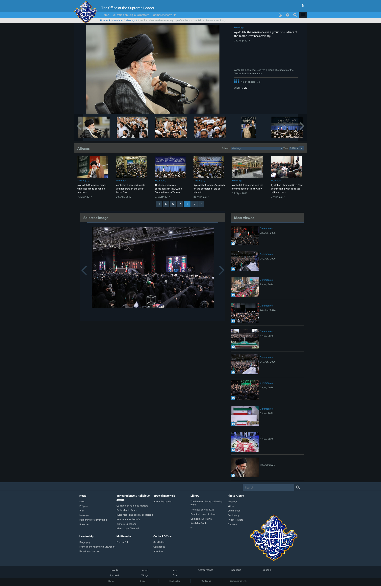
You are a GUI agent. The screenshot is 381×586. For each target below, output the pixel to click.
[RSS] (280, 15)
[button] (303, 15)
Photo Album (116, 20)
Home (105, 14)
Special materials (164, 495)
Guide (142, 581)
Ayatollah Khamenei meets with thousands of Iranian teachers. (91, 189)
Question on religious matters (131, 14)
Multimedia (123, 536)
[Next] (201, 204)
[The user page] (303, 5)
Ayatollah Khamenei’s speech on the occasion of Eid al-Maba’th (209, 189)
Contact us (206, 581)
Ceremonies (266, 228)
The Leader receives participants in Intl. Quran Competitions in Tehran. (168, 189)
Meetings (131, 20)
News (82, 495)
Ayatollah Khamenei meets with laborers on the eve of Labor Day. (130, 189)
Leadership (86, 536)
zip (245, 87)
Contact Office (162, 536)
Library (194, 495)
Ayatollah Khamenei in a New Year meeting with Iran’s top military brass (287, 189)
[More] (236, 81)
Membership (174, 581)
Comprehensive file (164, 14)
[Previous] (159, 204)
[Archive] (209, 528)
